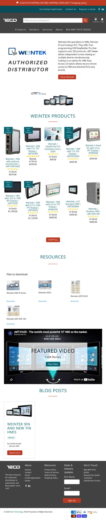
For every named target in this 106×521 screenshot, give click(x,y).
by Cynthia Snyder (14, 443)
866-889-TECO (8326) (78, 29)
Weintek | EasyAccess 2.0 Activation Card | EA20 (53, 147)
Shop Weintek (67, 77)
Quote (27, 480)
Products (20, 29)
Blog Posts (53, 390)
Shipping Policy (51, 478)
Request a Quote (87, 9)
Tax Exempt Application (50, 9)
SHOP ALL (53, 239)
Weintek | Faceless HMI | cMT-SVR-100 (93, 211)
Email (67, 488)
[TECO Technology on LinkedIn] (103, 9)
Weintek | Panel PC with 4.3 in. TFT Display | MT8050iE (93, 149)
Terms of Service (51, 472)
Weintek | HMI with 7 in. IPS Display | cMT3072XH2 (73, 152)
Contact (28, 472)
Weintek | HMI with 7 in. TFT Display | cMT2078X (33, 150)
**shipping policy (78, 2)
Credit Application (32, 478)
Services (48, 29)
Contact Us (71, 9)
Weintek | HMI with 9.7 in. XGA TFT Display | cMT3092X (32, 206)
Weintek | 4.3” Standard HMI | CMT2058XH (73, 204)
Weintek (11, 438)
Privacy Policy (50, 469)
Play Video (53, 364)
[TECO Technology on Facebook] (99, 9)
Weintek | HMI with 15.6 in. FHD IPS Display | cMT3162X (13, 199)
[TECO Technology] (10, 20)
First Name (69, 476)
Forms (27, 475)
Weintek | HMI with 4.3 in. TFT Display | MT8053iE (53, 205)
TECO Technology (16, 512)
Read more (14, 452)
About (59, 29)
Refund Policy (50, 475)
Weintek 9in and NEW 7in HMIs (19, 428)
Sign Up (72, 500)
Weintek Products (53, 116)
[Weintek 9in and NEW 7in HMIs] (19, 410)
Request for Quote (92, 475)
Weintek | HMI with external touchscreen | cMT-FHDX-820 (13, 163)
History (28, 469)
